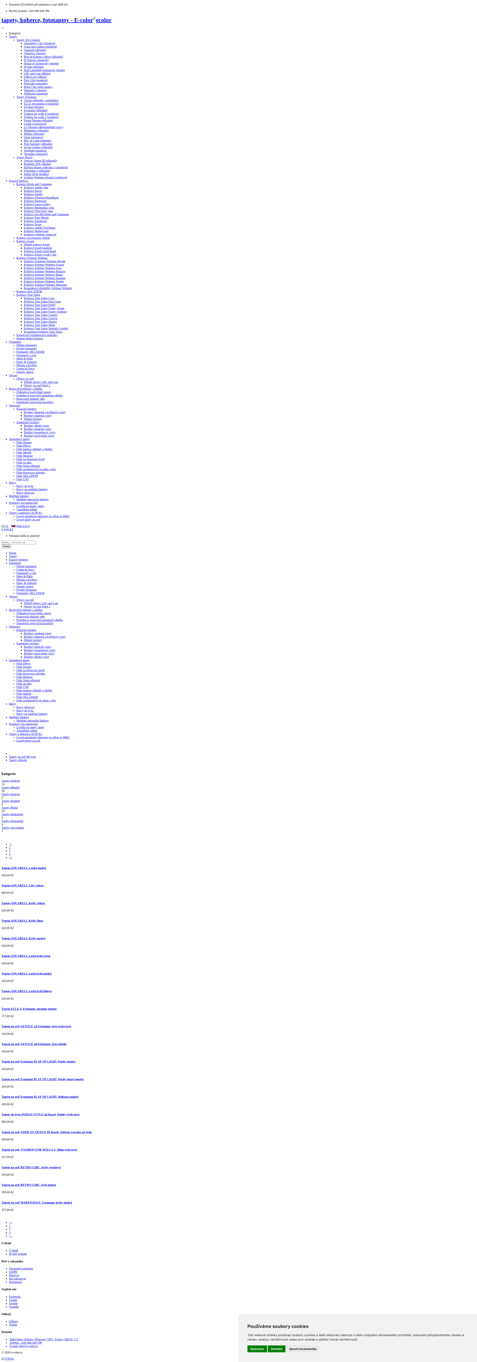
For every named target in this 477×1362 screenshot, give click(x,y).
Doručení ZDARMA (21, 4)
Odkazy (13, 1321)
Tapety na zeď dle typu (22, 756)
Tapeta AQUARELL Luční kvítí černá (25, 955)
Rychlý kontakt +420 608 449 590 (29, 10)
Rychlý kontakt (18, 1253)
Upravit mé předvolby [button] (303, 1348)
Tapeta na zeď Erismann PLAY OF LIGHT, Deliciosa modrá (39, 1096)
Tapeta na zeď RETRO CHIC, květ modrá (28, 1184)
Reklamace (15, 1282)
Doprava (14, 1275)
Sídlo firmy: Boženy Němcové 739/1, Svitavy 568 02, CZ (44, 1339)
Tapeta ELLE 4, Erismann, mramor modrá (28, 1008)
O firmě (13, 1250)
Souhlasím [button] (257, 1348)
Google (13, 1303)
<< (10, 844)
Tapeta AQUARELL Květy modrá (23, 938)
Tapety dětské (9, 807)
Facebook (14, 1296)
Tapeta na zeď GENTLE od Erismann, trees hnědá (33, 1044)
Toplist (13, 1324)
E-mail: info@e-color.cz (24, 1346)
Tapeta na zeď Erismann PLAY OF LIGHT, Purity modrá (38, 1061)
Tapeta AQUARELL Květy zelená (23, 903)
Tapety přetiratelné (12, 821)
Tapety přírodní (18, 760)
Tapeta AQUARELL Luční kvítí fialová (26, 991)
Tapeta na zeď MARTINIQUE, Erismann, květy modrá (36, 1202)
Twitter (13, 1300)
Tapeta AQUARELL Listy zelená (22, 885)
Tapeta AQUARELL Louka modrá (23, 868)
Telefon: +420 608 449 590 (26, 1342)
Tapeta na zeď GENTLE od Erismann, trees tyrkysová (36, 1026)
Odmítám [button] (276, 1348)
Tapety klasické (10, 794)
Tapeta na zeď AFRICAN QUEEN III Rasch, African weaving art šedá (46, 1132)
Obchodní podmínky (21, 1268)
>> (10, 857)
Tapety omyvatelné (12, 827)
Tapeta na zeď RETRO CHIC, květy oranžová (31, 1167)
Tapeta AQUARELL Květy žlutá (22, 920)
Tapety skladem (10, 800)
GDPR (13, 1271)
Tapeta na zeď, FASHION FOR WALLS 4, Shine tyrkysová (39, 1149)
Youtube (14, 1306)
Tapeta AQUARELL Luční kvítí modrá (26, 973)
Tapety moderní (10, 780)
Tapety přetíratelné (12, 814)
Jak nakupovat (17, 1278)
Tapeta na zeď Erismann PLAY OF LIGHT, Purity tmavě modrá (42, 1079)
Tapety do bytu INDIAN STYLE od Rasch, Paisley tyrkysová (40, 1114)
